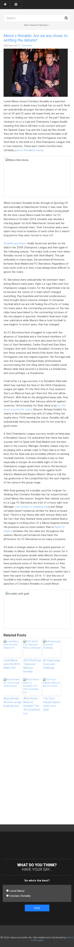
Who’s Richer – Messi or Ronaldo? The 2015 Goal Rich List (31, 706)
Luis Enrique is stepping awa (31, 506)
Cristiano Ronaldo (20, 895)
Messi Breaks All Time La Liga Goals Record (12, 702)
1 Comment (26, 45)
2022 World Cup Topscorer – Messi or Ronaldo (32, 666)
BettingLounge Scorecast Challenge (51, 664)
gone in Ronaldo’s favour (29, 150)
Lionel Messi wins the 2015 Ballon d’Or (12, 664)
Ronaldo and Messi (15, 243)
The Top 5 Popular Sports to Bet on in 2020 (51, 704)
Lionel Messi (16, 890)
